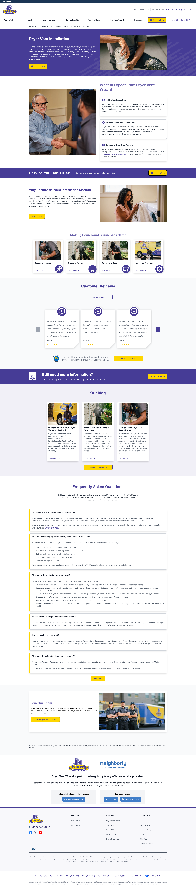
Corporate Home (146, 844)
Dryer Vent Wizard (53, 528)
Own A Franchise (112, 839)
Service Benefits (146, 825)
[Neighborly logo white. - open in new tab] (6, 1)
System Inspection (43, 263)
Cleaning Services (76, 263)
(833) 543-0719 (40, 827)
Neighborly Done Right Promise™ (115, 154)
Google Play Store (132, 799)
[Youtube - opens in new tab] (40, 832)
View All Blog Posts (96, 467)
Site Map (143, 839)
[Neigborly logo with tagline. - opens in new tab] (113, 765)
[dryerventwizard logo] (46, 819)
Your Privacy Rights (154, 876)
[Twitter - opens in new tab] (35, 832)
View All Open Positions (44, 719)
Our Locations (145, 834)
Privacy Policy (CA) (88, 876)
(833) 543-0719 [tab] (181, 20)
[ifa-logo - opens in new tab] (33, 849)
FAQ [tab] (135, 9)
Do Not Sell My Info (135, 876)
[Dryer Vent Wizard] (9, 9)
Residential (75, 821)
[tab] (179, 9)
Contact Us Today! (157, 376)
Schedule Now (39, 66)
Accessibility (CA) (119, 876)
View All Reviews (98, 297)
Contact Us (110, 830)
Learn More (39, 270)
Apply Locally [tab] (144, 9)
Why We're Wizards (113, 821)
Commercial (76, 825)
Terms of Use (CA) (56, 876)
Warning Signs (145, 830)
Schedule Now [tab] (158, 20)
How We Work (111, 825)
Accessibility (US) (104, 876)
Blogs (142, 821)
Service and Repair (110, 263)
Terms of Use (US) (41, 876)
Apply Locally (111, 834)
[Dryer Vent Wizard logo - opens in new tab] (78, 764)
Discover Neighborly (72, 799)
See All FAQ (98, 678)
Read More (53, 459)
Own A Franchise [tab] (158, 9)
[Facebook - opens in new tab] (30, 832)
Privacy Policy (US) (72, 876)
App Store (112, 799)
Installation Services (144, 263)
